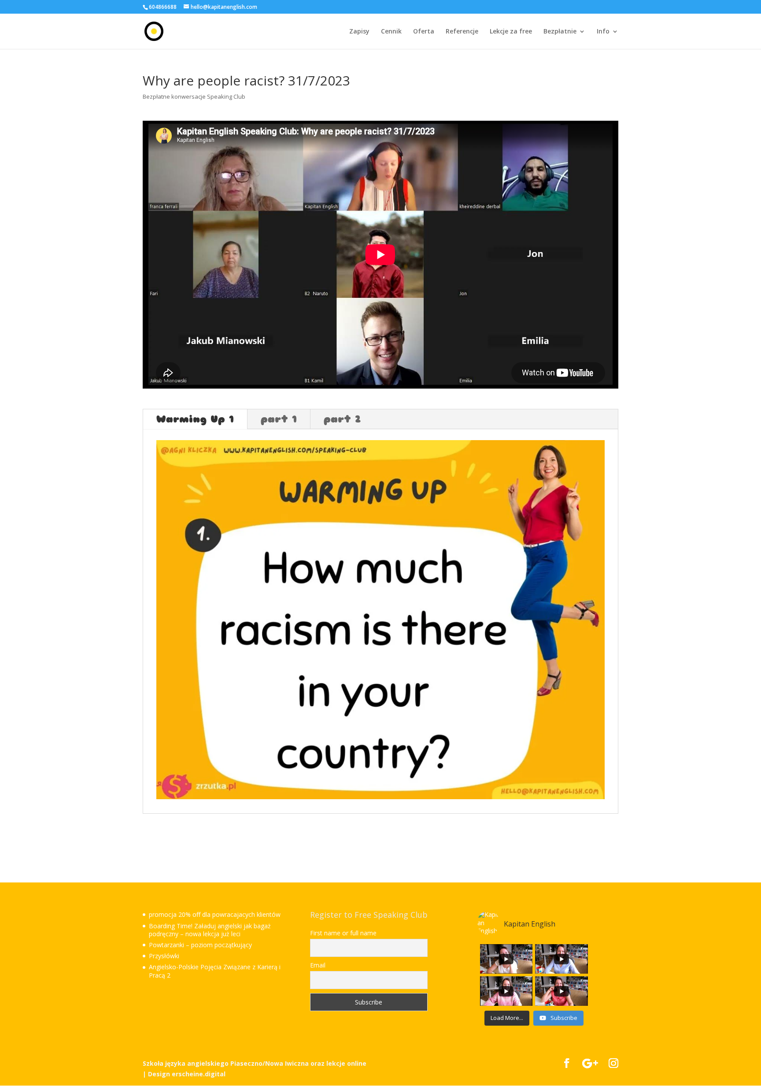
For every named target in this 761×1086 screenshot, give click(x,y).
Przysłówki (164, 956)
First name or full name (343, 933)
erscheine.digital (198, 1074)
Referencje (462, 31)
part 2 (342, 419)
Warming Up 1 (195, 419)
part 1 (279, 419)
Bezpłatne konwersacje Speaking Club (194, 96)
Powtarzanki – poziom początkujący (200, 945)
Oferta (423, 31)
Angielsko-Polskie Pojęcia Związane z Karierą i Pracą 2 (215, 971)
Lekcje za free (511, 31)
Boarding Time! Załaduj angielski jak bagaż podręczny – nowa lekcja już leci (210, 930)
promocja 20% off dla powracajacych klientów (215, 914)
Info (603, 31)
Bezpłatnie (559, 31)
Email (317, 965)
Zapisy (359, 31)
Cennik (391, 31)
